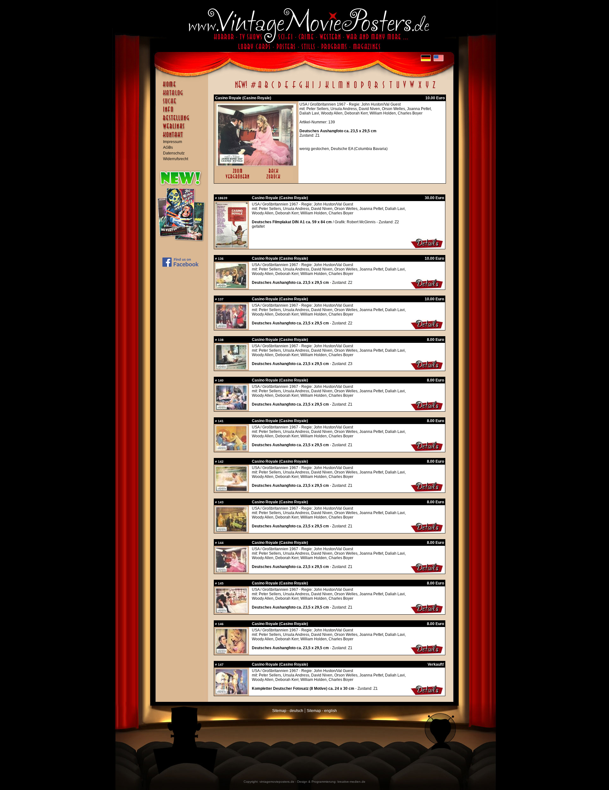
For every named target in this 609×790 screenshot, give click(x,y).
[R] (376, 88)
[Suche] (183, 103)
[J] (319, 88)
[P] (362, 88)
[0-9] (253, 88)
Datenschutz (174, 153)
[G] (300, 88)
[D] (279, 88)
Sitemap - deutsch (287, 710)
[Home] (183, 87)
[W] (412, 88)
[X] (419, 88)
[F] (294, 88)
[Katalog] (183, 95)
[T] (390, 88)
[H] (307, 88)
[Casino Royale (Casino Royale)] (256, 164)
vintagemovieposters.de (276, 781)
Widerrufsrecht (175, 159)
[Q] (369, 88)
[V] (404, 88)
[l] (334, 88)
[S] (383, 88)
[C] (273, 88)
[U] (397, 88)
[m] (340, 88)
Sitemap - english (322, 710)
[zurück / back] (274, 179)
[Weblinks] (183, 129)
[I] (313, 88)
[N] (348, 88)
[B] (266, 88)
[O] (355, 88)
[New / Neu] (241, 88)
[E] (287, 88)
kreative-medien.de (351, 781)
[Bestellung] (183, 121)
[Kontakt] (183, 137)
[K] (327, 88)
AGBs (168, 147)
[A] (260, 88)
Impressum (172, 142)
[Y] (427, 88)
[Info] (183, 112)
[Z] (434, 88)
